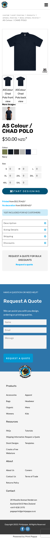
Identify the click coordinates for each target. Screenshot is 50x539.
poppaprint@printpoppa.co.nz (23, 511)
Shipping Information (15, 437)
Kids (27, 413)
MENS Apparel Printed (29, 18)
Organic (9, 407)
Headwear (29, 401)
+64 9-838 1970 (17, 507)
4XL (5, 183)
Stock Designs (12, 443)
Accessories (11, 395)
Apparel (28, 395)
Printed (5, 201)
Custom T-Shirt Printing (13, 15)
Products (31, 15)
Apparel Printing (10, 18)
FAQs (8, 430)
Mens (27, 407)
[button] (25, 371)
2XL (18, 176)
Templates (29, 443)
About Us (10, 470)
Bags (8, 401)
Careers (28, 470)
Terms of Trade (31, 476)
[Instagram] (27, 529)
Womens (10, 413)
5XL (18, 183)
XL (5, 176)
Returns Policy (12, 482)
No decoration (8, 205)
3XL (31, 176)
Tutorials (29, 430)
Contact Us (11, 476)
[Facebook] (22, 529)
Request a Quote (32, 437)
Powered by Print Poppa (25, 536)
